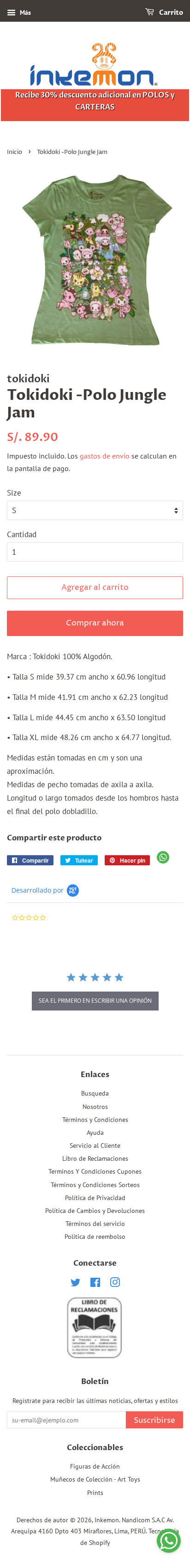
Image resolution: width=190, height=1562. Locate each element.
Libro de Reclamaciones (95, 1158)
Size (14, 493)
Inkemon (107, 1519)
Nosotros (95, 1106)
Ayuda (95, 1132)
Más (24, 12)
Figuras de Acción (95, 1466)
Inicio (14, 152)
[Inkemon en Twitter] (76, 1284)
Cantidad (21, 534)
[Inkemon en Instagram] (115, 1284)
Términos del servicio (95, 1223)
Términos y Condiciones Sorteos (95, 1184)
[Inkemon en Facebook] (95, 1284)
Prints (95, 1492)
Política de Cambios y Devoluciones (95, 1210)
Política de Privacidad (95, 1197)
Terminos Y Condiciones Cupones (95, 1171)
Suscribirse (154, 1420)
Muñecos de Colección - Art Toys (95, 1479)
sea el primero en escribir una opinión (95, 1001)
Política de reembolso (95, 1236)
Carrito (170, 12)
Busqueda (95, 1093)
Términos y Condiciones (95, 1119)
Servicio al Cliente (95, 1145)
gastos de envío (105, 455)
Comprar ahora (95, 623)
